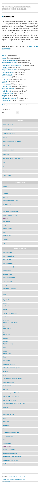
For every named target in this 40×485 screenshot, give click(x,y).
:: (5, 293)
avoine (4, 56)
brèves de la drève (8, 124)
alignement (6, 186)
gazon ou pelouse (8, 204)
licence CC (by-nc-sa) (15, 477)
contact (12, 479)
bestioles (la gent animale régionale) (13, 158)
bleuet (4, 58)
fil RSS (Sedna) (7, 175)
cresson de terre (7, 72)
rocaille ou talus (7, 235)
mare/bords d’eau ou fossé (10, 215)
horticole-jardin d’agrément (10, 211)
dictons (5, 137)
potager (5, 225)
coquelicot (5, 67)
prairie (4, 232)
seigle (4, 96)
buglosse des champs (9, 60)
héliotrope (5, 79)
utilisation (5, 167)
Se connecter (18, 479)
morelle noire (6, 84)
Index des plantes (7, 129)
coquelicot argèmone (9, 70)
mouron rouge (6, 86)
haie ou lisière (6, 207)
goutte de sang (7, 77)
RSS (23, 477)
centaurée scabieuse (9, 63)
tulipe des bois (7, 100)
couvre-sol (5, 197)
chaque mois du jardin (9, 133)
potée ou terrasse (7, 228)
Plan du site (5, 479)
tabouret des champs (9, 98)
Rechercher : (6, 109)
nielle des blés (6, 91)
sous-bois (5, 239)
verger (4, 243)
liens (4, 162)
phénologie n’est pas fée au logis (12, 141)
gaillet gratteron (7, 74)
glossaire (5, 171)
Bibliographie (6, 146)
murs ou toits (6, 221)
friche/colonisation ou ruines (10, 200)
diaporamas (6, 154)
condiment (5, 193)
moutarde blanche (8, 89)
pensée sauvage (7, 93)
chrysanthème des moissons (12, 65)
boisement (5, 190)
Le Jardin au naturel (8, 150)
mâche (4, 81)
